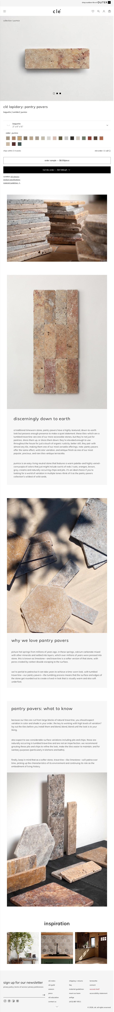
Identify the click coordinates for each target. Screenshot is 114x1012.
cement (93, 985)
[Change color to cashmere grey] (25, 138)
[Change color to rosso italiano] (14, 144)
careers (51, 989)
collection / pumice (11, 20)
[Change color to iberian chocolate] (95, 138)
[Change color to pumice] (20, 138)
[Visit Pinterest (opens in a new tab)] (9, 1001)
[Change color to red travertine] (90, 138)
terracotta (93, 981)
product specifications (11, 180)
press (50, 993)
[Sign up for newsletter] (24, 995)
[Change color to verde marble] (20, 144)
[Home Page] (57, 11)
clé (95, 1007)
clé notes (51, 981)
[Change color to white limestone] (78, 138)
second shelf (94, 989)
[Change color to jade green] (84, 138)
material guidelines (10, 183)
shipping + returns (76, 981)
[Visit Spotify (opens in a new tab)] (17, 1001)
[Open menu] (5, 11)
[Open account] (104, 11)
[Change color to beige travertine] (8, 144)
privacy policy (8, 987)
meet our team (74, 993)
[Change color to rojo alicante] (101, 138)
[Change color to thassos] (49, 138)
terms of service (21, 987)
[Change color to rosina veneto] (55, 138)
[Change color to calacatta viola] (31, 138)
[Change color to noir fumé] (72, 138)
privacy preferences (35, 987)
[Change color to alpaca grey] (37, 138)
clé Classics (15, 177)
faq (70, 985)
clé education (53, 997)
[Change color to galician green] (60, 138)
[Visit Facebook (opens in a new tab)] (13, 1001)
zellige (71, 997)
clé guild (51, 985)
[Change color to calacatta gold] (43, 138)
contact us (52, 1002)
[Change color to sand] (14, 138)
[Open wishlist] (93, 11)
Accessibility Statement (98, 993)
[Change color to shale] (8, 138)
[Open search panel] (98, 11)
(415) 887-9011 (75, 1002)
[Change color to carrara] (66, 138)
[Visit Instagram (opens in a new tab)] (5, 1001)
